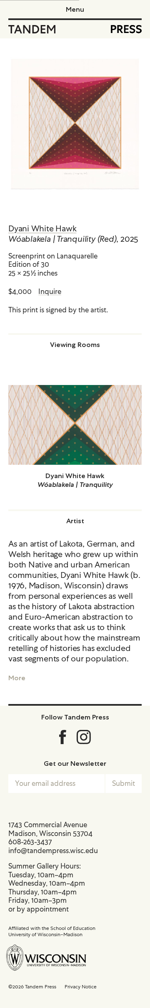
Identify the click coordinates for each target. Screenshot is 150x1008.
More (16, 678)
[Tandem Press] (31, 29)
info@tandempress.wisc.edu (53, 850)
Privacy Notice (81, 986)
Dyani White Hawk (42, 228)
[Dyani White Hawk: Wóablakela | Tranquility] (75, 425)
